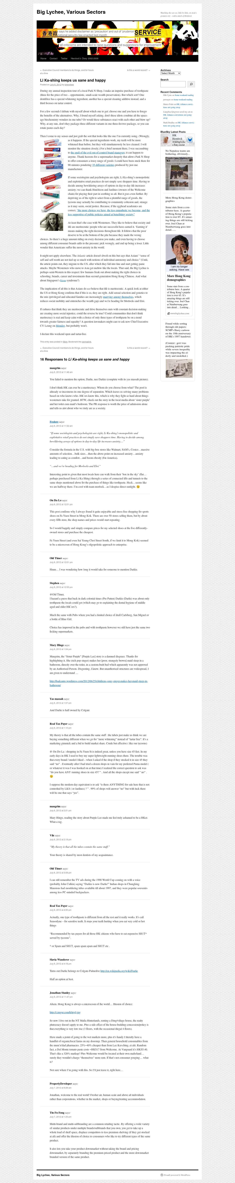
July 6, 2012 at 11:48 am (61, 372)
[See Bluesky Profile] (190, 140)
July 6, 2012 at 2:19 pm (60, 839)
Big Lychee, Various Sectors (71, 11)
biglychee (69, 84)
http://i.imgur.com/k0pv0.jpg (65, 1012)
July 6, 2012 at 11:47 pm (61, 996)
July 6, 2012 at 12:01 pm (61, 504)
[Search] (191, 84)
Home (43, 58)
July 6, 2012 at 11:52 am (61, 425)
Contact (53, 58)
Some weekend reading (184, 95)
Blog (65, 341)
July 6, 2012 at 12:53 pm (61, 587)
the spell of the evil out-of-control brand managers (98, 152)
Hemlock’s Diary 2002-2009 (84, 58)
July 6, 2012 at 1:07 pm (60, 702)
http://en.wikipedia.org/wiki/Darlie (119, 971)
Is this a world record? (138, 70)
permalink (86, 341)
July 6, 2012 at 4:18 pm (60, 963)
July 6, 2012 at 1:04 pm (60, 649)
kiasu (63, 280)
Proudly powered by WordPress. (177, 1175)
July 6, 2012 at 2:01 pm (60, 810)
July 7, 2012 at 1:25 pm (60, 1116)
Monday (60, 325)
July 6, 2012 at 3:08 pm (60, 872)
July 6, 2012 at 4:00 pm (60, 909)
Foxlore (54, 422)
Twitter (64, 58)
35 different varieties (103, 165)
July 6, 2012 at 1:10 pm (60, 727)
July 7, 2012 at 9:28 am (60, 1087)
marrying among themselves (118, 297)
